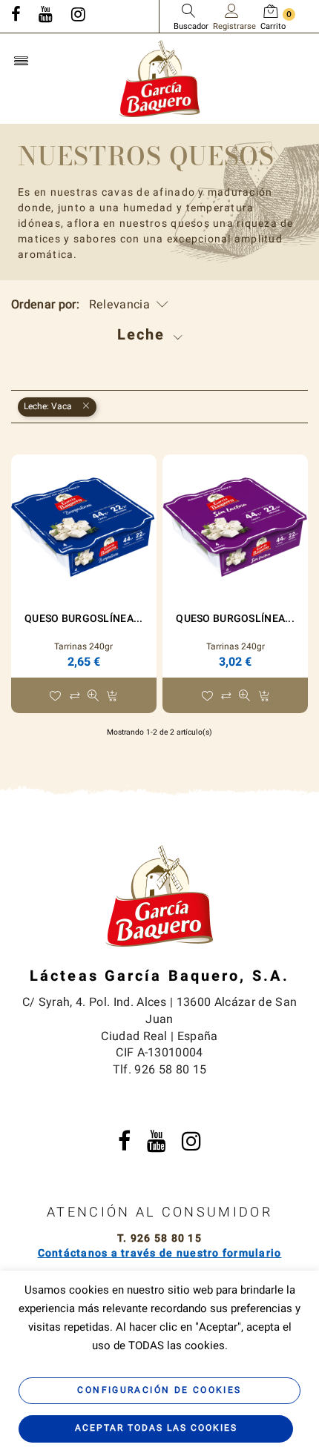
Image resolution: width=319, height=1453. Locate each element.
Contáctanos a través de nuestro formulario (160, 1253)
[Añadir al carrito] (111, 697)
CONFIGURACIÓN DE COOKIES (159, 1390)
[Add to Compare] (74, 697)
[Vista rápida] (93, 697)
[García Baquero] (159, 78)
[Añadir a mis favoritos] (55, 697)
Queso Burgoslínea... (83, 618)
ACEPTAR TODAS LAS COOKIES (156, 1427)
